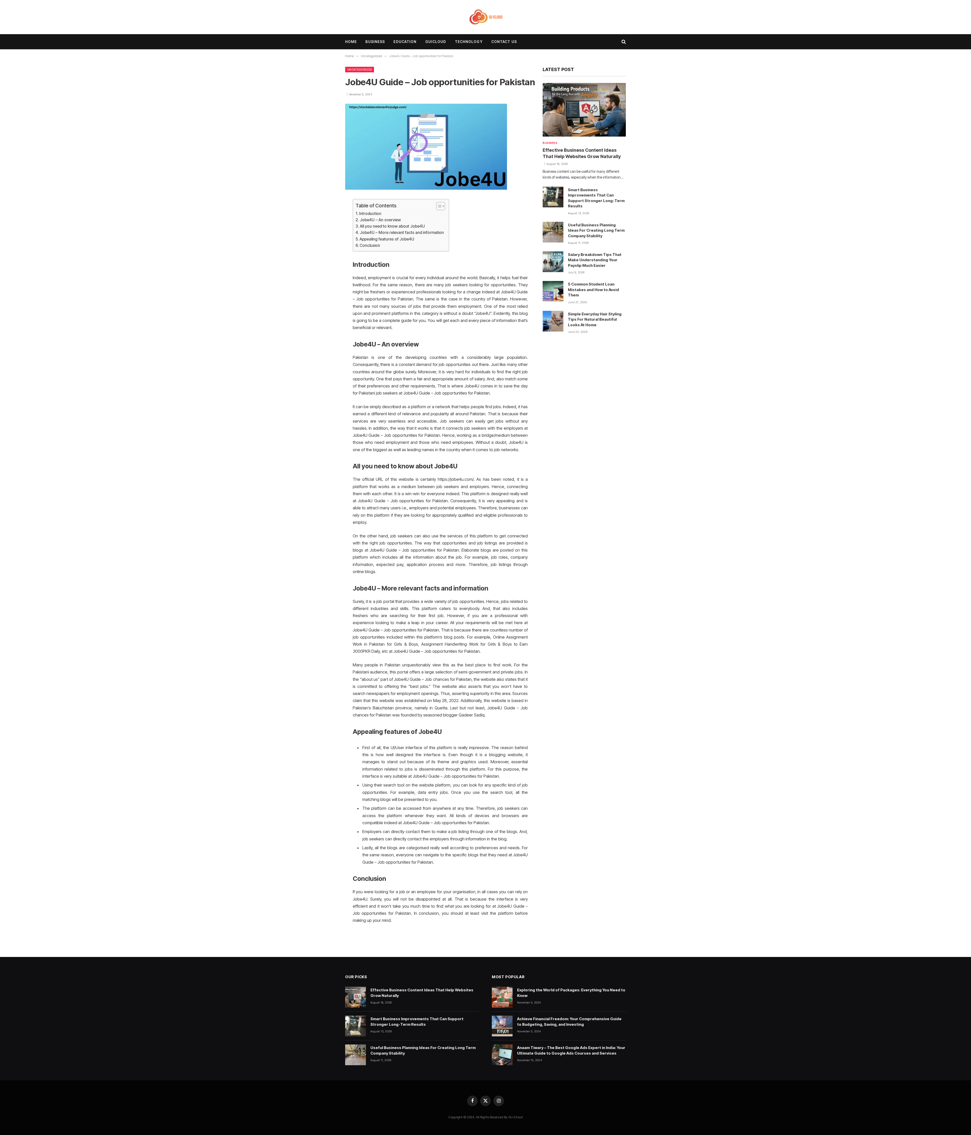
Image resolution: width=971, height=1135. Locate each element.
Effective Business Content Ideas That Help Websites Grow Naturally (582, 153)
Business (375, 41)
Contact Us (504, 41)
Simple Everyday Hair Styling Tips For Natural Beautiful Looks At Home (595, 319)
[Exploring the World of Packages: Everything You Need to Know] (502, 997)
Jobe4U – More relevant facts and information (402, 232)
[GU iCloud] (485, 17)
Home (351, 41)
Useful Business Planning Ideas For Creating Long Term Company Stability (596, 230)
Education (404, 41)
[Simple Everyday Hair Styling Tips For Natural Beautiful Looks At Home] (553, 321)
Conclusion (370, 245)
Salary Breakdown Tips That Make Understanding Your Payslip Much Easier (595, 260)
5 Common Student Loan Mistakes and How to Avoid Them (593, 289)
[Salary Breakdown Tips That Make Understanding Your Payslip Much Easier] (553, 261)
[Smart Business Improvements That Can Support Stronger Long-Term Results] (553, 197)
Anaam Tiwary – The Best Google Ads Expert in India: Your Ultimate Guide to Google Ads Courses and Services (571, 1050)
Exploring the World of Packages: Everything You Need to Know (571, 993)
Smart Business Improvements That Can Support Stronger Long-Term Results (596, 197)
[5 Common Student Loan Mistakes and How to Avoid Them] (553, 291)
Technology (469, 41)
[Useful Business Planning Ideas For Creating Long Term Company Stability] (553, 232)
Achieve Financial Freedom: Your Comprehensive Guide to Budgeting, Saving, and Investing (569, 1021)
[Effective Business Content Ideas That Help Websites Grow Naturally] (584, 110)
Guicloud (435, 41)
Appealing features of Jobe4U (387, 239)
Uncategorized (359, 69)
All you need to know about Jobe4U (392, 226)
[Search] (623, 42)
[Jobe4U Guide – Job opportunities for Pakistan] (426, 188)
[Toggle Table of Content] (438, 206)
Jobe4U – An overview (380, 219)
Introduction (370, 213)
